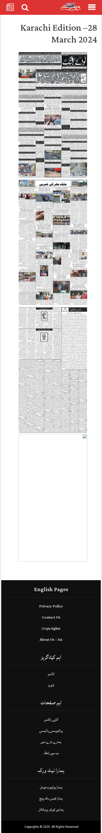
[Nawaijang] (70, 6)
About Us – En (51, 639)
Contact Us (51, 617)
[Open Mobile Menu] (91, 7)
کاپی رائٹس (51, 719)
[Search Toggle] (25, 7)
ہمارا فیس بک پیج (51, 798)
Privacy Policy (51, 606)
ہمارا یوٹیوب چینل (51, 787)
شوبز (51, 685)
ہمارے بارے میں (51, 741)
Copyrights (51, 628)
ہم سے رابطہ (51, 752)
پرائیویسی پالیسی (51, 730)
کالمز (51, 674)
